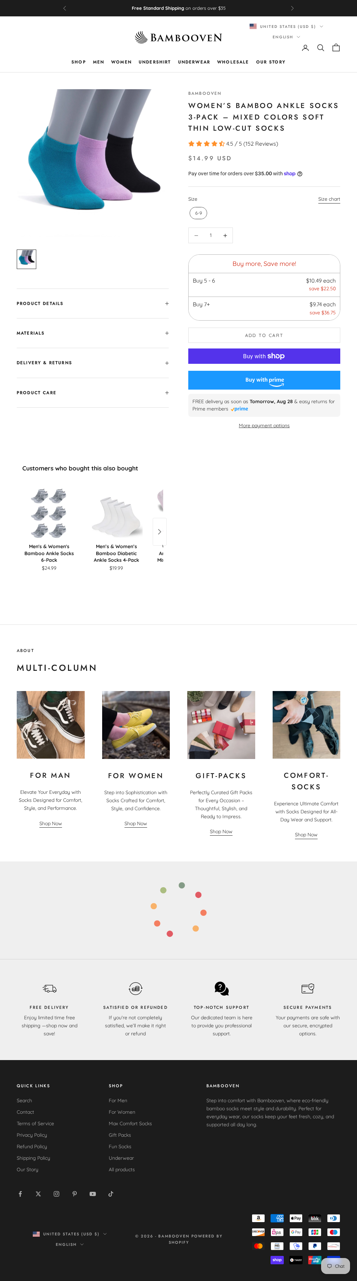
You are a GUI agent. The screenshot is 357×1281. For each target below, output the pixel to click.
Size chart (329, 199)
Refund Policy (32, 1146)
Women (121, 62)
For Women (122, 1112)
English (283, 37)
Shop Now (50, 823)
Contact (25, 1112)
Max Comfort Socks (130, 1123)
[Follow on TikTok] (110, 1193)
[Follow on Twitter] (38, 1193)
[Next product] (160, 532)
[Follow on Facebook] (20, 1193)
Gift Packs (120, 1135)
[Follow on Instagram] (56, 1193)
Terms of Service (35, 1123)
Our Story (271, 62)
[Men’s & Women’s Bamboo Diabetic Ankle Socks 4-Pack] (116, 512)
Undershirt (155, 62)
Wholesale (233, 62)
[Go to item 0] (26, 259)
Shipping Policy (33, 1158)
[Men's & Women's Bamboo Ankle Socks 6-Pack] (49, 512)
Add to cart (264, 335)
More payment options (264, 425)
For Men (118, 1100)
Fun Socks (120, 1146)
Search (24, 1100)
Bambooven (204, 93)
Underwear (194, 62)
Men (98, 62)
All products (122, 1169)
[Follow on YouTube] (92, 1193)
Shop (78, 62)
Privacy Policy (32, 1135)
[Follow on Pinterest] (74, 1193)
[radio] (197, 213)
